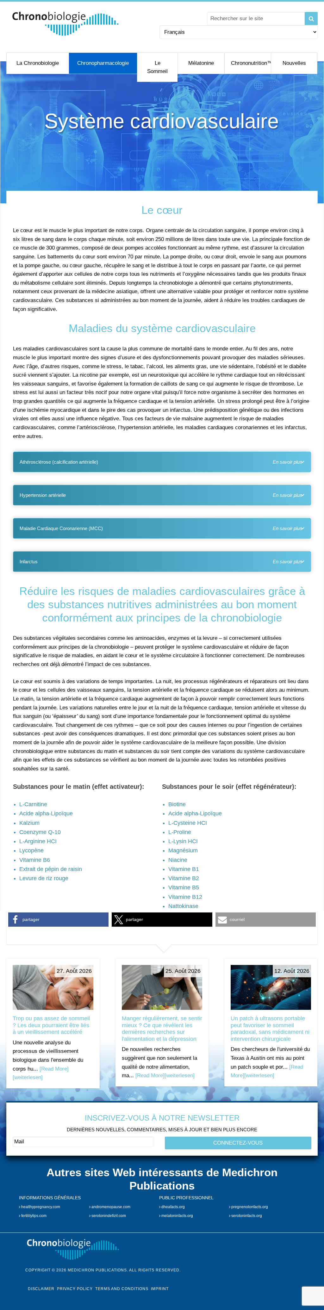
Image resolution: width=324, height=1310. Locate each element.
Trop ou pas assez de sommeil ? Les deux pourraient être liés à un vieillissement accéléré (51, 1025)
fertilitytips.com (33, 1216)
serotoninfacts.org (246, 1216)
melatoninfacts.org (176, 1216)
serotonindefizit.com (108, 1216)
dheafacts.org (172, 1207)
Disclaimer (41, 1289)
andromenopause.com (110, 1207)
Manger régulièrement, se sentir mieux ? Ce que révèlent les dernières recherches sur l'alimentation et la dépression (162, 1028)
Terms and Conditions (121, 1289)
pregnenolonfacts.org (249, 1207)
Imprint (160, 1289)
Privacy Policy (75, 1289)
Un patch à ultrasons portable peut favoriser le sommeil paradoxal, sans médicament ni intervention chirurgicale (270, 1028)
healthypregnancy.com (40, 1207)
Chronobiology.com (65, 23)
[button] (58, 919)
